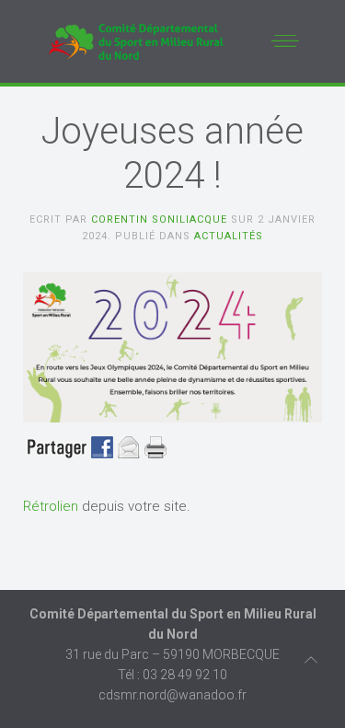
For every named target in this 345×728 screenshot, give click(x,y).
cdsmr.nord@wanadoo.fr (172, 695)
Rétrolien (50, 506)
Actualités (228, 236)
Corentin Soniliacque (159, 219)
